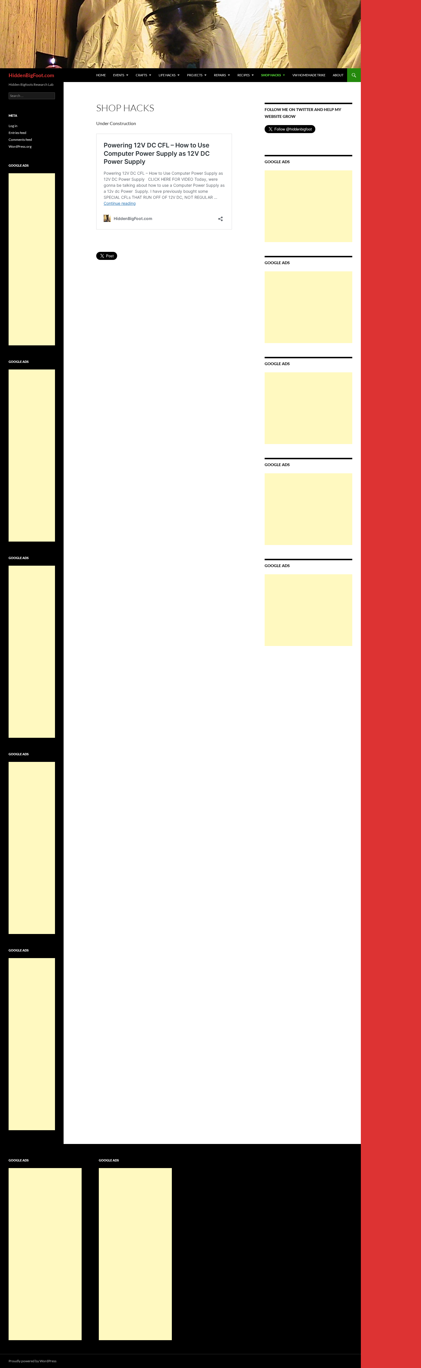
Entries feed (17, 133)
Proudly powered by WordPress (32, 1361)
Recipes (243, 75)
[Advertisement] (308, 206)
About (338, 75)
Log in (13, 126)
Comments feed (20, 139)
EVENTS (118, 75)
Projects (194, 75)
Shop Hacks (271, 75)
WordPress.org (20, 146)
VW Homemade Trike (308, 75)
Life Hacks (167, 75)
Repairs (220, 75)
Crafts (141, 75)
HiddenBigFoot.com (31, 75)
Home (101, 75)
